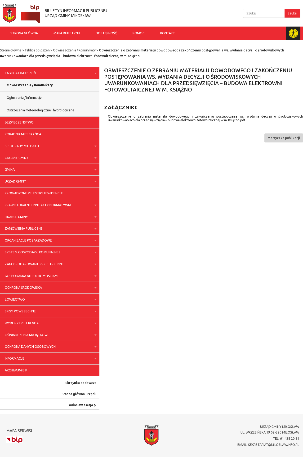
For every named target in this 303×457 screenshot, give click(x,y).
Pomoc (139, 33)
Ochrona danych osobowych (30, 346)
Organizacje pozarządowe (28, 240)
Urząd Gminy (15, 181)
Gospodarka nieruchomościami (31, 276)
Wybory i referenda (22, 323)
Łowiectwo (15, 299)
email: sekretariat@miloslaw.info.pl (268, 445)
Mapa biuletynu (66, 33)
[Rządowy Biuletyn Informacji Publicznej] (14, 439)
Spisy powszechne (20, 311)
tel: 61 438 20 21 (286, 438)
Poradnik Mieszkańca (23, 134)
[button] (283, 137)
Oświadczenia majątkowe (27, 335)
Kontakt (167, 33)
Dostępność (106, 33)
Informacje (14, 358)
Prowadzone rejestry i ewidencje (34, 193)
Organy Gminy (16, 158)
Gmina (10, 169)
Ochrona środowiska (23, 287)
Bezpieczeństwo (19, 122)
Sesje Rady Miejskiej (22, 146)
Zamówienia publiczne (24, 228)
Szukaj (292, 13)
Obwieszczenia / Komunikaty (74, 50)
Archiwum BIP (16, 370)
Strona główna (24, 33)
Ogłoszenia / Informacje (24, 98)
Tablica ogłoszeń (37, 50)
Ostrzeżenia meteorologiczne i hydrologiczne (40, 110)
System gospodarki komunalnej (32, 252)
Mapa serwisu (20, 431)
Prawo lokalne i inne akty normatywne (38, 205)
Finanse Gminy (16, 217)
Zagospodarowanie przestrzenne (34, 264)
